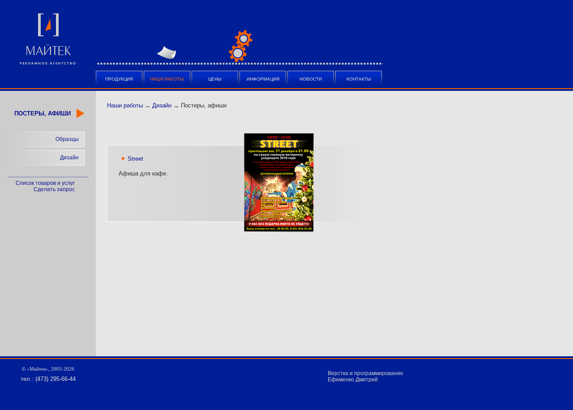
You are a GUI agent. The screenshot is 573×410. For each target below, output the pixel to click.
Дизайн (69, 157)
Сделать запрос (54, 189)
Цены (215, 79)
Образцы (67, 139)
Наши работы (125, 105)
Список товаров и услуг (45, 183)
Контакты (358, 79)
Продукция (119, 79)
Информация (263, 79)
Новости (310, 79)
